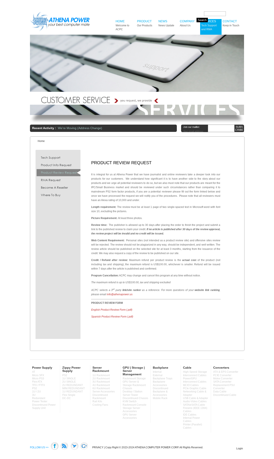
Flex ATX (37, 381)
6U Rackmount (101, 388)
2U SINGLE (69, 381)
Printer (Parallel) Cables (192, 426)
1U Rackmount (101, 375)
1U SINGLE (69, 378)
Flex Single (68, 395)
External (157, 375)
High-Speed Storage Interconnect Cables (195, 373)
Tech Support (50, 157)
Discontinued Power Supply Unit (44, 406)
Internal (157, 372)
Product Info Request (56, 165)
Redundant (38, 398)
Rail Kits (97, 401)
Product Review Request (59, 172)
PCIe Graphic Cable (194, 388)
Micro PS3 (38, 378)
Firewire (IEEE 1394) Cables (195, 410)
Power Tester (39, 401)
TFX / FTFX (38, 385)
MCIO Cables (191, 385)
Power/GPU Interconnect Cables (194, 380)
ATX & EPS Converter (225, 372)
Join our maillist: (191, 127)
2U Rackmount (101, 378)
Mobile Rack (160, 398)
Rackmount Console (134, 405)
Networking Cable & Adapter (194, 393)
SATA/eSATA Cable (194, 405)
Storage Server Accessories (131, 410)
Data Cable (219, 391)
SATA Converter (222, 381)
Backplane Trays (162, 378)
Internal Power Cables (191, 419)
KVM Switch (130, 401)
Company (187, 23)
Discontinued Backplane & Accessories (160, 391)
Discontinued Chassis (135, 398)
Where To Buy (51, 195)
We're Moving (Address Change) (80, 128)
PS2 (34, 388)
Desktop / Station (132, 391)
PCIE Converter (222, 375)
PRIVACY (97, 447)
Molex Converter (222, 378)
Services (209, 25)
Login (239, 448)
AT (33, 372)
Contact (231, 23)
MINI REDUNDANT (73, 388)
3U (34, 395)
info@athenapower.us (120, 294)
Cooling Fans (100, 405)
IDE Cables (189, 414)
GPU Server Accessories (130, 416)
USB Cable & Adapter (195, 398)
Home (122, 25)
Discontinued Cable (224, 395)
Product (144, 23)
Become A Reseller (54, 187)
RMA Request (51, 180)
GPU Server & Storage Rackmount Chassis (134, 385)
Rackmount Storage (134, 378)
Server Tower (130, 395)
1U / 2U (36, 391)
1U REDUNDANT (72, 391)
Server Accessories (103, 391)
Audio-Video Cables (195, 401)
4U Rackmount (101, 385)
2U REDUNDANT (72, 385)
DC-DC (66, 398)
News (166, 23)
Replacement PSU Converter (224, 387)
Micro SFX (38, 375)
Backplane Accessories (160, 383)
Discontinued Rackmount (100, 396)
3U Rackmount (101, 381)
